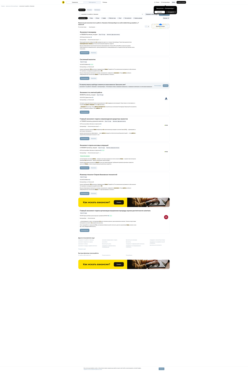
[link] (156, 2)
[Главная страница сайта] (63, 2)
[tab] (82, 10)
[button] (173, 2)
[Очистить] (142, 14)
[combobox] (109, 14)
